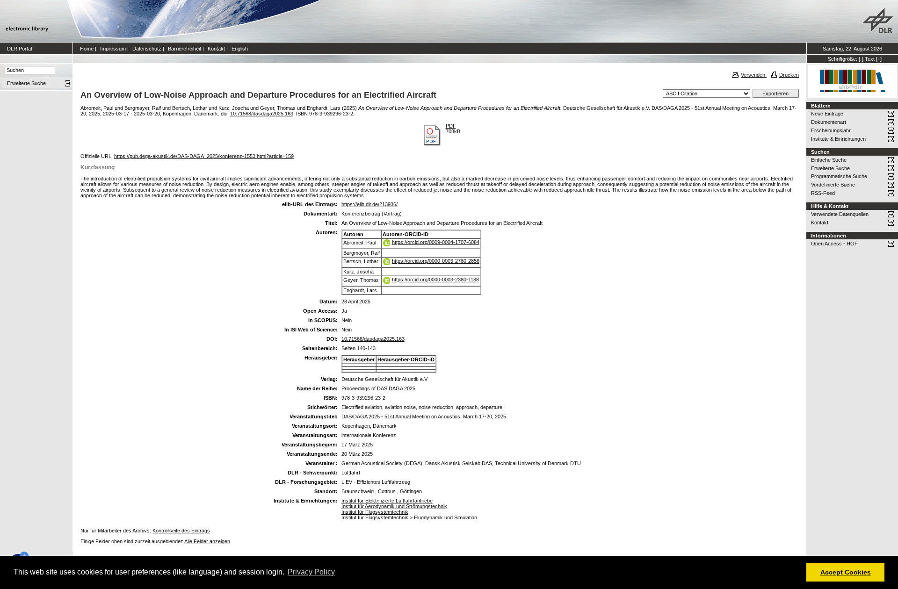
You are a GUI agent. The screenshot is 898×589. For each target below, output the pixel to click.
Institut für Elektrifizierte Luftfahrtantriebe (387, 500)
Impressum (113, 48)
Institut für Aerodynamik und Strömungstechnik (394, 506)
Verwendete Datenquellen (840, 214)
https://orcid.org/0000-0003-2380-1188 (435, 279)
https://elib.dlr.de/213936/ (369, 204)
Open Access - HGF (834, 243)
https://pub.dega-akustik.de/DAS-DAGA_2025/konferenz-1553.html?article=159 (204, 156)
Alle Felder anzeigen (207, 541)
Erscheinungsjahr (831, 130)
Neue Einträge (827, 113)
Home (87, 48)
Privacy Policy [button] (311, 572)
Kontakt (216, 48)
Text (870, 59)
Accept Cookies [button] (845, 572)
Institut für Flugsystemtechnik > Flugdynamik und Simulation (409, 517)
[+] (879, 59)
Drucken (789, 75)
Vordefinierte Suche (833, 184)
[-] (861, 59)
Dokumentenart (828, 122)
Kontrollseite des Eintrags (181, 530)
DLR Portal (19, 48)
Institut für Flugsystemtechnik (374, 512)
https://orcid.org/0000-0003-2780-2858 (435, 261)
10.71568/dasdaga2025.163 (261, 113)
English (240, 48)
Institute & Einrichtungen (838, 139)
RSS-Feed (823, 193)
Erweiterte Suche (830, 168)
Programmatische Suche (839, 176)
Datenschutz (146, 48)
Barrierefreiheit (184, 48)
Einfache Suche (829, 160)
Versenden (754, 75)
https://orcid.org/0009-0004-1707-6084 (435, 242)
